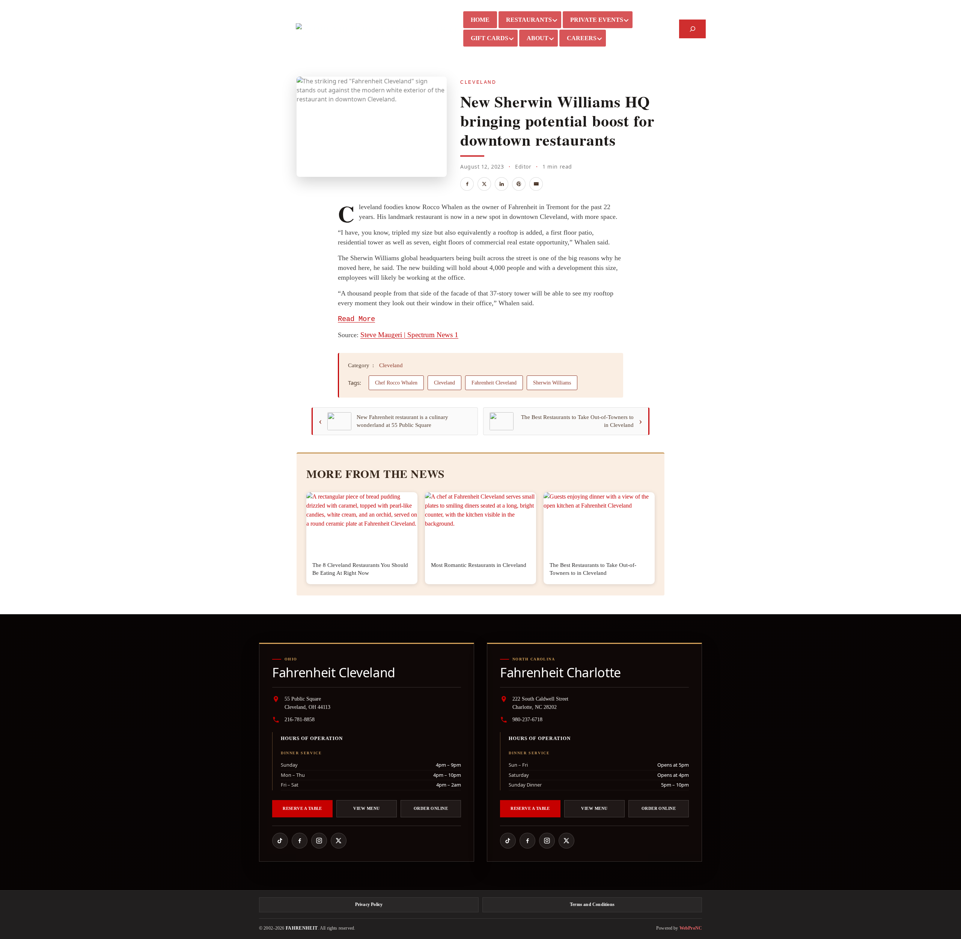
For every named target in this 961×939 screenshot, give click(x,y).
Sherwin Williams (552, 383)
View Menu (366, 808)
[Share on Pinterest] (519, 184)
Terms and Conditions (592, 904)
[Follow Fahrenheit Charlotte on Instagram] (547, 841)
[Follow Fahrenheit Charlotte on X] (566, 841)
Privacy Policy (369, 904)
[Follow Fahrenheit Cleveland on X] (338, 841)
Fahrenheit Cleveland (494, 383)
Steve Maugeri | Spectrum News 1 (409, 335)
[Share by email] (536, 184)
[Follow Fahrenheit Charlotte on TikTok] (508, 841)
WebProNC (690, 928)
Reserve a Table (302, 808)
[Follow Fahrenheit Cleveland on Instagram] (319, 841)
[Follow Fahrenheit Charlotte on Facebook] (527, 841)
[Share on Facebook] (467, 184)
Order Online (431, 808)
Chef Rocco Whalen (396, 383)
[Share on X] (484, 184)
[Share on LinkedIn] (501, 184)
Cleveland (478, 82)
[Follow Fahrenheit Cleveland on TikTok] (280, 841)
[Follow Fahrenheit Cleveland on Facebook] (299, 841)
